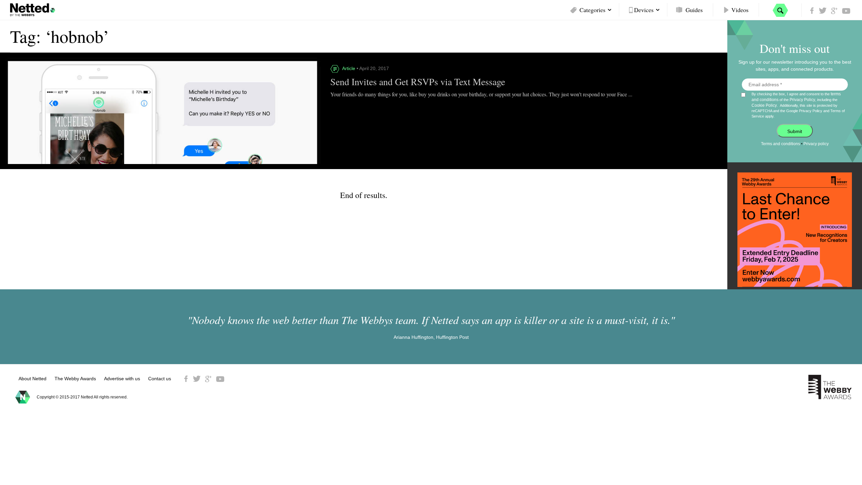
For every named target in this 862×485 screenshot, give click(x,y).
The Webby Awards (75, 378)
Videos (740, 10)
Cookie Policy (764, 105)
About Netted (32, 378)
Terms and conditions (780, 143)
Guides (694, 10)
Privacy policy (816, 143)
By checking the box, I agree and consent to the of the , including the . (798, 105)
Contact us (159, 378)
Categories (592, 10)
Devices (644, 10)
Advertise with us (122, 378)
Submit (794, 131)
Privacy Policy (802, 99)
